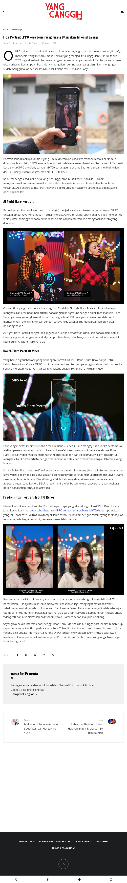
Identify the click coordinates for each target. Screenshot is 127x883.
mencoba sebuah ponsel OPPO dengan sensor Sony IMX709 (61, 510)
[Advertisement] (63, 794)
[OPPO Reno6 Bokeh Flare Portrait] (63, 407)
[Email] (44, 655)
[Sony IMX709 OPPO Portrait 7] (63, 559)
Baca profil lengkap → (24, 694)
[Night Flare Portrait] (63, 266)
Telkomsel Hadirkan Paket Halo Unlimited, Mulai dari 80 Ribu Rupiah (85, 727)
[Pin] (35, 655)
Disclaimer (101, 841)
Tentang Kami (27, 841)
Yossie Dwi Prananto (12, 43)
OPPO (18, 51)
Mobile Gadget (32, 43)
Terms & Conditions (63, 848)
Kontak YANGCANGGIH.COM (54, 841)
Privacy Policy (83, 841)
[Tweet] (26, 655)
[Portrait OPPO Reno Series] (63, 114)
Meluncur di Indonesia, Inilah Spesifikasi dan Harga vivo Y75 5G (41, 727)
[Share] (17, 655)
